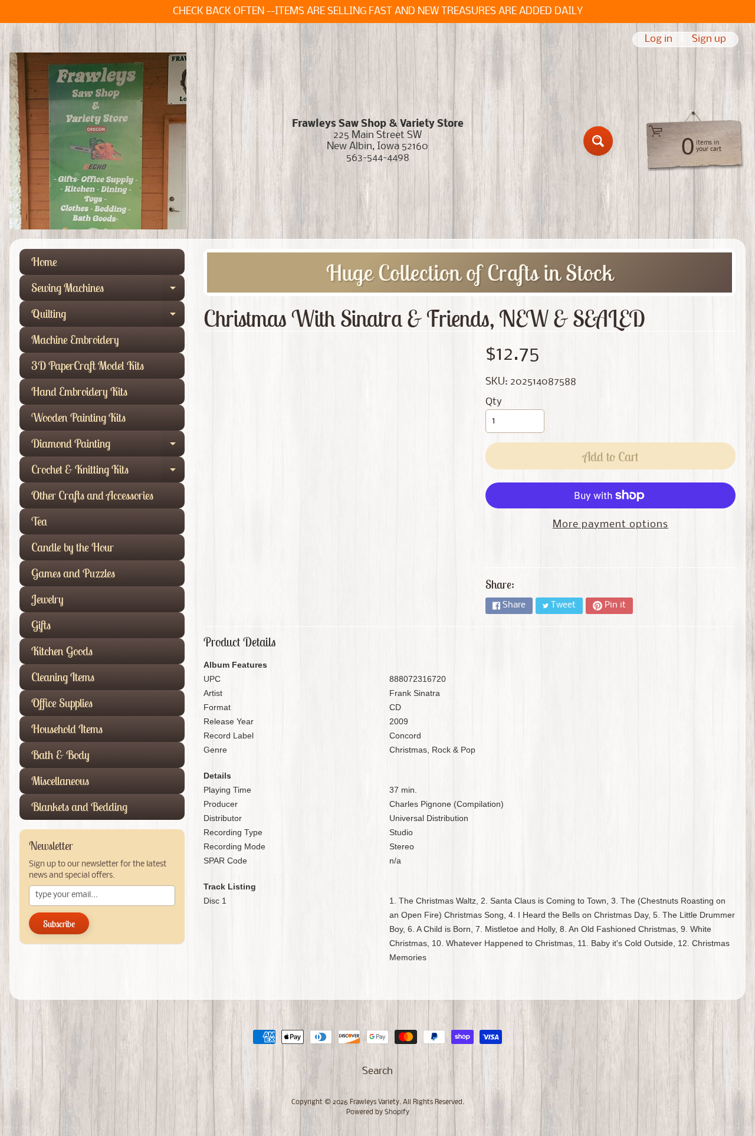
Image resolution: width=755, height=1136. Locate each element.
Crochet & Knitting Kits (108, 472)
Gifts (41, 625)
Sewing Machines (108, 290)
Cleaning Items (62, 676)
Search (377, 1071)
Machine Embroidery (75, 339)
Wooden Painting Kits (78, 417)
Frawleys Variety (374, 1102)
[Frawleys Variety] (97, 140)
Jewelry (47, 599)
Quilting (108, 316)
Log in (658, 39)
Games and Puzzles (73, 573)
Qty (493, 402)
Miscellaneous (60, 780)
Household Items (67, 728)
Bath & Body (60, 754)
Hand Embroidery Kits (79, 391)
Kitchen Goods (62, 650)
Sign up (709, 39)
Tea (39, 521)
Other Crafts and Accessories (92, 495)
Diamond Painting (108, 446)
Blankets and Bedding (79, 806)
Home (44, 261)
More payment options (610, 524)
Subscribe (59, 924)
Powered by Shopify (377, 1112)
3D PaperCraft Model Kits (87, 365)
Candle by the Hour (72, 547)
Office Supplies (62, 702)
